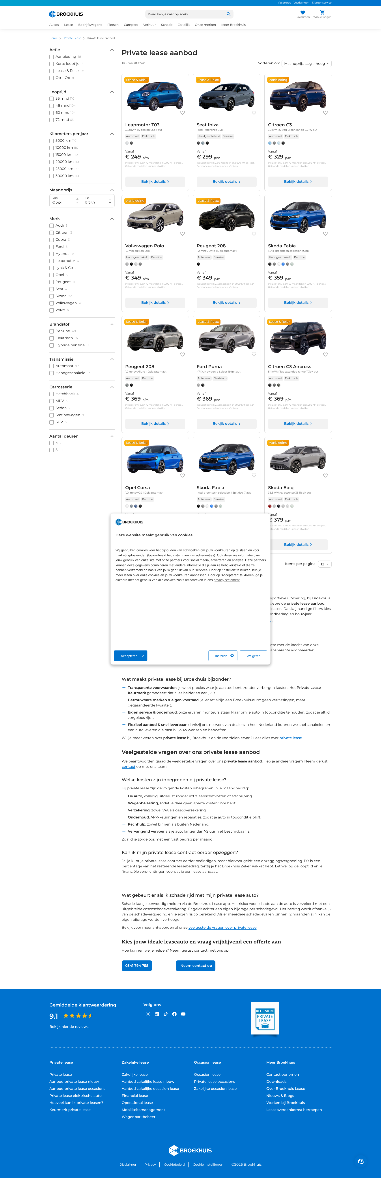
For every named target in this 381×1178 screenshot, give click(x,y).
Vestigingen (301, 2)
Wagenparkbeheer (138, 1117)
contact (128, 767)
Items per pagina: (300, 564)
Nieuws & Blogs (280, 1096)
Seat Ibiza (208, 125)
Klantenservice (322, 2)
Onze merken (205, 25)
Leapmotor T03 (142, 125)
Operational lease (137, 1103)
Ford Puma (209, 366)
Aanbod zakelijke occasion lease (150, 1089)
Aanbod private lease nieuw (74, 1082)
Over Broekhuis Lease (285, 1089)
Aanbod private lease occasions (77, 1089)
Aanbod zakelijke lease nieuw (148, 1082)
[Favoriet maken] (182, 112)
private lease (291, 738)
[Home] (66, 14)
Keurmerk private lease (70, 1110)
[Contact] (361, 1161)
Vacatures (284, 2)
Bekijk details (153, 182)
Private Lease (72, 38)
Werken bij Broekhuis (285, 1103)
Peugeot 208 (211, 246)
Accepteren (129, 656)
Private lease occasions (214, 1082)
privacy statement (227, 580)
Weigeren (253, 656)
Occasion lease (207, 1075)
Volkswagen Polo (144, 246)
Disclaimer (127, 1165)
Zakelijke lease (135, 1075)
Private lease (60, 1075)
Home (53, 38)
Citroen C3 (280, 125)
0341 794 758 (136, 966)
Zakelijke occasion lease (215, 1089)
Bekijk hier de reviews (68, 1027)
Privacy (150, 1165)
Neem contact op (195, 966)
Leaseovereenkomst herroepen (294, 1110)
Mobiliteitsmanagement (143, 1110)
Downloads (276, 1082)
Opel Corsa (137, 487)
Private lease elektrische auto (75, 1096)
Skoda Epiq (281, 487)
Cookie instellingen (208, 1165)
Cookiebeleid (174, 1165)
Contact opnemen (282, 1075)
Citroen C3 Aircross (289, 366)
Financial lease (135, 1096)
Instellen (221, 656)
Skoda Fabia (282, 246)
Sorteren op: (269, 63)
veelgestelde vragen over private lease (223, 928)
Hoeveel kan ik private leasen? (76, 1103)
